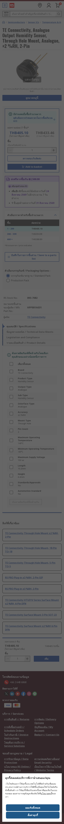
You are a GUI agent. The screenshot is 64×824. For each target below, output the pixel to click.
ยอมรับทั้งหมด (32, 807)
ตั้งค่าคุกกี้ (33, 815)
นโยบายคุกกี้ (46, 793)
